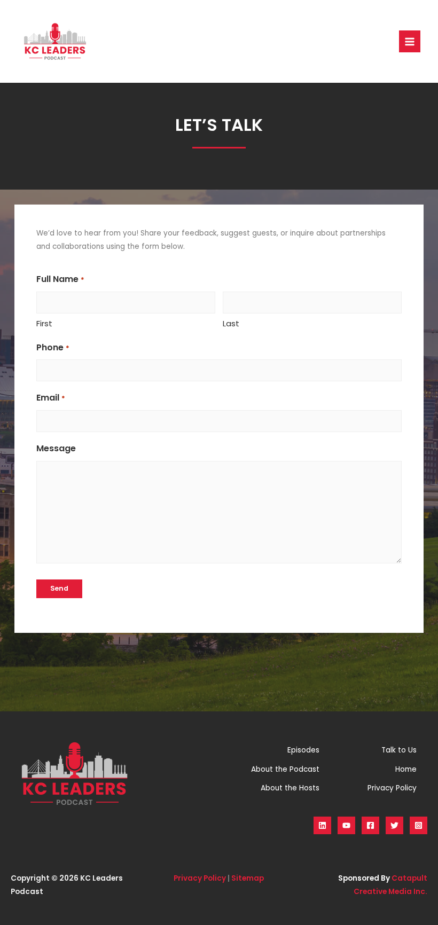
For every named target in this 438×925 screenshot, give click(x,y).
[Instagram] (418, 825)
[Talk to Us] (399, 750)
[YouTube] (346, 825)
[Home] (406, 769)
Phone (52, 347)
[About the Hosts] (290, 788)
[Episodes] (303, 750)
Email (50, 397)
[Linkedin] (322, 825)
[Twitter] (394, 825)
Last (231, 323)
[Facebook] (370, 825)
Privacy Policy (200, 878)
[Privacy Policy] (392, 788)
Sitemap (247, 878)
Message (56, 448)
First (44, 323)
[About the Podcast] (285, 769)
